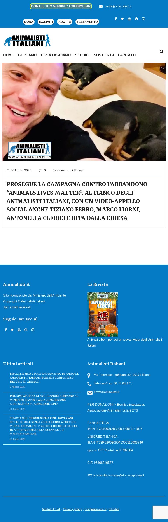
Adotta (64, 21)
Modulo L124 (51, 509)
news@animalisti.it (118, 6)
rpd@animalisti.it (95, 509)
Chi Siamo (27, 55)
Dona (28, 21)
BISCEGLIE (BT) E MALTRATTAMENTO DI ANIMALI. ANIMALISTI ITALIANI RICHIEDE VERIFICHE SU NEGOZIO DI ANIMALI (44, 377)
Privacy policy (72, 509)
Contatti (127, 55)
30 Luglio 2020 (21, 170)
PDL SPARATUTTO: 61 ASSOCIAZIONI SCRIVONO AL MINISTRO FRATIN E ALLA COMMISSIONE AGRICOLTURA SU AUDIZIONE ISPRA (44, 399)
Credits (114, 509)
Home (8, 55)
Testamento (87, 21)
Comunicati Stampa (70, 170)
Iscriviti (46, 21)
